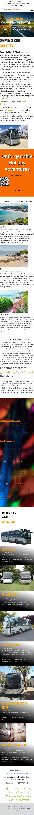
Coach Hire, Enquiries (17, 191)
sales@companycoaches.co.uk (22, 3)
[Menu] (32, 10)
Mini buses (10, 110)
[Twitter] (13, 1)
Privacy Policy (22, 806)
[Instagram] (15, 1)
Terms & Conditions (12, 808)
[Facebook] (10, 1)
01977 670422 (8, 3)
